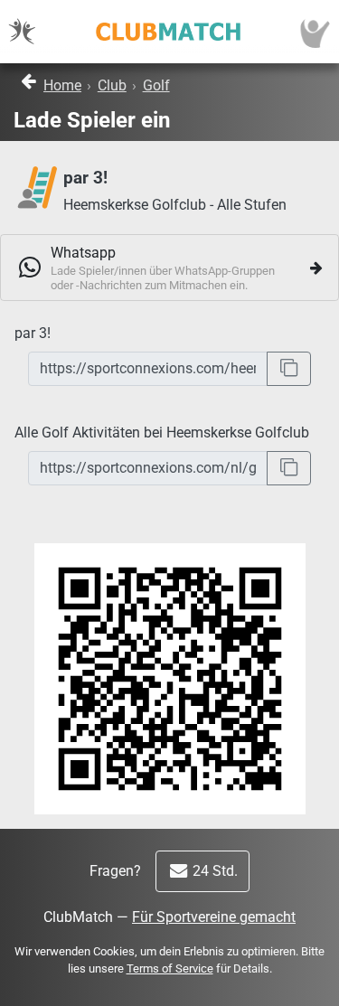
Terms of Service (170, 968)
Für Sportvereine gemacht (214, 917)
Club (112, 85)
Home (62, 85)
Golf (156, 85)
